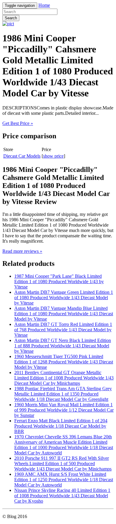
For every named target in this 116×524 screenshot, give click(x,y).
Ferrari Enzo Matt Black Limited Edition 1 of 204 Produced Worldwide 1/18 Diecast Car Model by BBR (60, 426)
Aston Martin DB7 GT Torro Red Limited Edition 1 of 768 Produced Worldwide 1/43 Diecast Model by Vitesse (63, 330)
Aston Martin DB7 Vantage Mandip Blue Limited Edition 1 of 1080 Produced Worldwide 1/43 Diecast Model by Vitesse (63, 313)
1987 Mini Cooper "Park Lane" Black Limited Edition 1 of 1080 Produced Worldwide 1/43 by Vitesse (59, 281)
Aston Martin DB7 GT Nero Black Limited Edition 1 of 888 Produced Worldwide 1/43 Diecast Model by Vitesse (62, 346)
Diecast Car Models (21, 156)
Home (44, 5)
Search (11, 18)
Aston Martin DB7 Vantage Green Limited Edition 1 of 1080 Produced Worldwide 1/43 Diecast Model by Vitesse (63, 297)
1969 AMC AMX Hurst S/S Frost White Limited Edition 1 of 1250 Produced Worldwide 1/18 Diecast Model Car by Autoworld (63, 479)
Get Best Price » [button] (17, 123)
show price (53, 156)
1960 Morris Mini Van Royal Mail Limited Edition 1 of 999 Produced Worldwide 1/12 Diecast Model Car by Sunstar (64, 410)
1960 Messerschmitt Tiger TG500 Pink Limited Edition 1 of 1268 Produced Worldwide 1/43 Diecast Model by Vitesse (63, 362)
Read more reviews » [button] (22, 251)
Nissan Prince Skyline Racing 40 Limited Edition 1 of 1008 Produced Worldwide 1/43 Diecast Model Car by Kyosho (62, 495)
